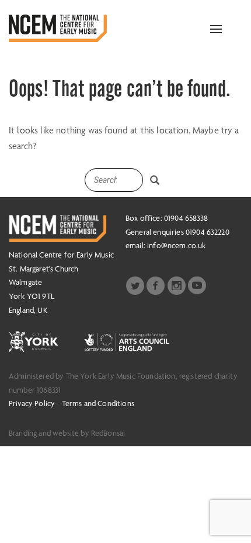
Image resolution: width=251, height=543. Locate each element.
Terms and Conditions (98, 403)
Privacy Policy (32, 403)
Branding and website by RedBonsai (67, 433)
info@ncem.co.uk (176, 245)
